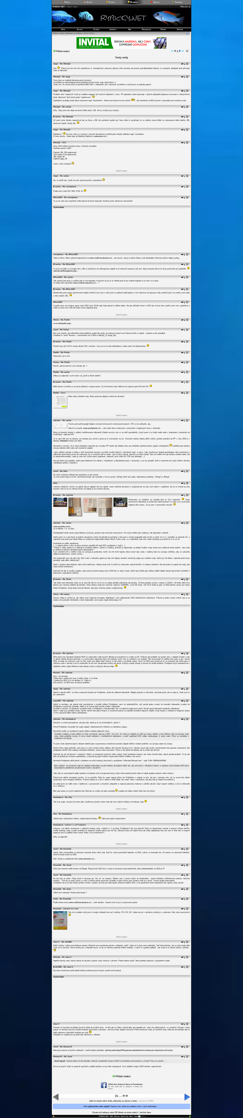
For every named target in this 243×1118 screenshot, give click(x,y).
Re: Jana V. (67, 957)
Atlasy (80, 29)
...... (120, 1096)
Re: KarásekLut (69, 719)
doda (55, 899)
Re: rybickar (68, 495)
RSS (111, 1116)
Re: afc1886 (67, 942)
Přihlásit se (185, 7)
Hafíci (67, 2)
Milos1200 (57, 197)
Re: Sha (68, 797)
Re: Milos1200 (72, 254)
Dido (55, 483)
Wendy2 (56, 77)
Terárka (178, 2)
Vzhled (136, 1116)
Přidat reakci (62, 51)
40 (126, 1096)
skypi (55, 64)
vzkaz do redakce (129, 1106)
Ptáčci (111, 2)
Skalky (156, 2)
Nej (129, 29)
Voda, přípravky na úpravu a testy (74, 33)
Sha (55, 814)
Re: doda (67, 889)
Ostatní (180, 29)
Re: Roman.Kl (66, 1047)
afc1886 (58, 967)
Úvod (63, 29)
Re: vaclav (66, 107)
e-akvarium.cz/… (101, 136)
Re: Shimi (67, 579)
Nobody (56, 957)
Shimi (55, 594)
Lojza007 (57, 701)
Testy (92, 33)
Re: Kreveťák (65, 849)
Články (96, 29)
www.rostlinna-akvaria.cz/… (101, 258)
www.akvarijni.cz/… (87, 859)
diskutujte (152, 1106)
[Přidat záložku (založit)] (53, 1117)
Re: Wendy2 (65, 64)
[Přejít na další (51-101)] (180, 51)
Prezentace (146, 29)
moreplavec (58, 254)
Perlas (56, 362)
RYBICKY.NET (59, 7)
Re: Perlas (64, 330)
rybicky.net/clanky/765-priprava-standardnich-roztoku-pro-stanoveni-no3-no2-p (139, 1050)
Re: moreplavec (69, 187)
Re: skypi (66, 77)
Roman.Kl (57, 1057)
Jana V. (56, 942)
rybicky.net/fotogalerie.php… (65, 271)
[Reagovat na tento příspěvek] (182, 64)
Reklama (117, 1116)
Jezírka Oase (145, 1112)
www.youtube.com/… (62, 526)
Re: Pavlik (65, 320)
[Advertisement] (121, 229)
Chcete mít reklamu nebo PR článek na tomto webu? (115, 1112)
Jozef (55, 330)
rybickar (56, 420)
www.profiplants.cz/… (92, 428)
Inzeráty (113, 29)
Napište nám (124, 1116)
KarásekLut (58, 797)
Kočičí (89, 2)
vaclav (58, 117)
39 (123, 1096)
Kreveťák (57, 865)
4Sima (56, 320)
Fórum (163, 29)
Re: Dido (64, 471)
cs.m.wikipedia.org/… (62, 323)
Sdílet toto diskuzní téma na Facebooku (125, 1084)
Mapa (131, 1116)
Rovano (56, 673)
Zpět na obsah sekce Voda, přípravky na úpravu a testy (113, 1101)
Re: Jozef (67, 865)
